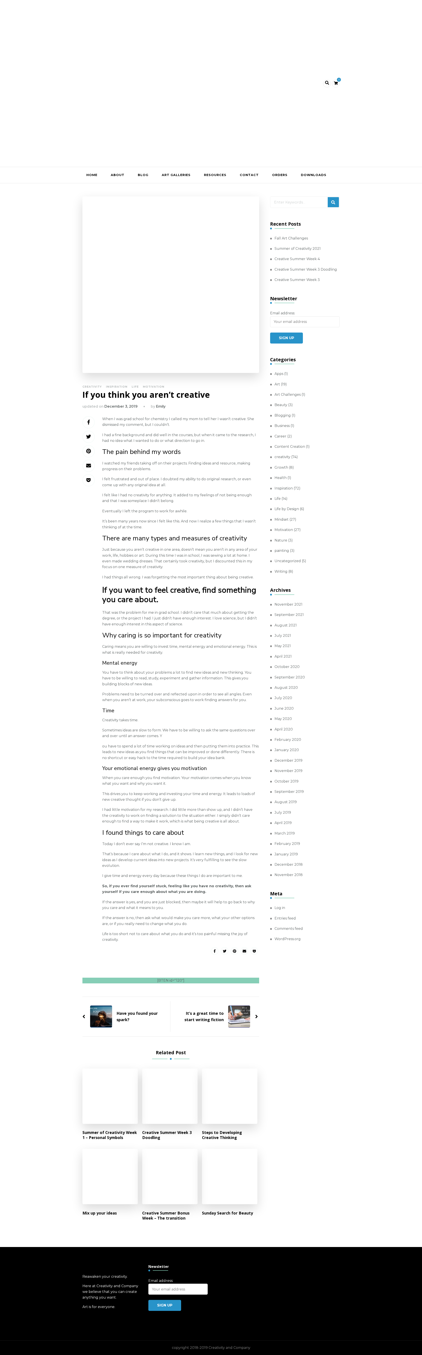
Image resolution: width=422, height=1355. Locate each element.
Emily (161, 406)
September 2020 (290, 677)
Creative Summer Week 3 (297, 280)
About (117, 175)
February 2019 (287, 844)
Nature (281, 540)
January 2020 (287, 750)
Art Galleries (176, 175)
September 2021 (289, 615)
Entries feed (285, 918)
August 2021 (286, 625)
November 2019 (288, 771)
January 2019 (286, 854)
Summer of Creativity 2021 (298, 249)
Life (135, 386)
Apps (279, 374)
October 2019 (286, 781)
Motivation (153, 386)
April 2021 (283, 656)
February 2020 (288, 740)
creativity (92, 386)
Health (281, 478)
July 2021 (283, 635)
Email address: (282, 313)
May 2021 (283, 646)
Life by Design (287, 509)
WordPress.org (288, 939)
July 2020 (283, 698)
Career (280, 436)
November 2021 (288, 604)
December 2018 (289, 864)
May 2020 (283, 719)
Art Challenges (288, 394)
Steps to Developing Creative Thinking (222, 1135)
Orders (279, 175)
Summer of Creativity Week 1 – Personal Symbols (109, 1135)
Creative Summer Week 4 (297, 259)
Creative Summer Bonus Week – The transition (165, 1216)
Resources (215, 175)
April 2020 (284, 729)
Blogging (283, 415)
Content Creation (290, 446)
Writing (281, 571)
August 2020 (286, 688)
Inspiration (116, 386)
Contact (249, 175)
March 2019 (285, 833)
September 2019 (289, 792)
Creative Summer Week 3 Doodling (167, 1135)
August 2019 (286, 802)
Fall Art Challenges (291, 238)
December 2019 (288, 760)
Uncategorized (288, 561)
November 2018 (289, 875)
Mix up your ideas (99, 1213)
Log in (280, 908)
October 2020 (287, 667)
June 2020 (284, 708)
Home (91, 175)
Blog (143, 175)
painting (282, 551)
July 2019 (283, 812)
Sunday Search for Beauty (227, 1213)
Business (282, 426)
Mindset (282, 519)
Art (277, 384)
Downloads (313, 175)
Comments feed (289, 929)
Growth (281, 467)
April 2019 (283, 823)
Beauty (281, 405)
